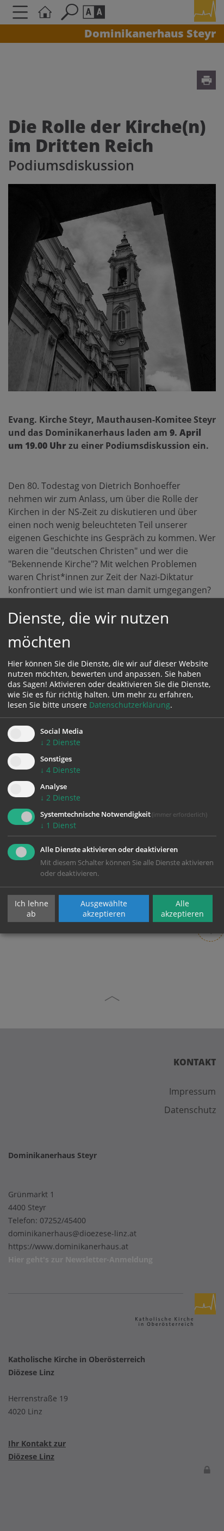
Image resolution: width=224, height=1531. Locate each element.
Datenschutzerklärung (129, 705)
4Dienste (60, 770)
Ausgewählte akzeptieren (103, 908)
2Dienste (60, 742)
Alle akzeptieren (182, 908)
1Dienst (58, 825)
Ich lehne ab (31, 908)
